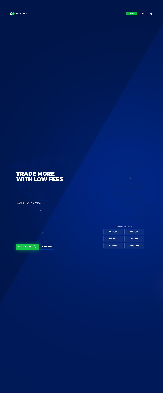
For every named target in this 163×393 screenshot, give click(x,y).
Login (143, 14)
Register (131, 14)
